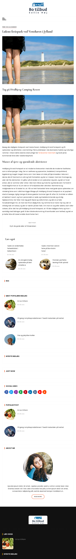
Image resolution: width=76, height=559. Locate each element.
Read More (38, 497)
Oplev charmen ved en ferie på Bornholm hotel (50, 248)
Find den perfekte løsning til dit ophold (60, 261)
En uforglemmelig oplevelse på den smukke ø (25, 262)
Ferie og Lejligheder (9, 27)
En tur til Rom (22, 301)
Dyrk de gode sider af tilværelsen (23, 226)
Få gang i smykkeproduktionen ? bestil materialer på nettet (40, 318)
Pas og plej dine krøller (26, 335)
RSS (7, 281)
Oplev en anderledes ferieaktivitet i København (15, 248)
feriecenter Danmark (47, 153)
